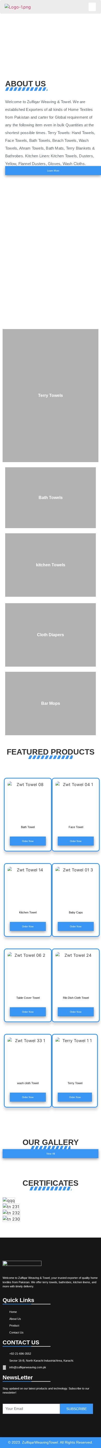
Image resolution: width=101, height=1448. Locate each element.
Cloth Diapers (50, 635)
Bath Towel (28, 827)
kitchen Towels (50, 565)
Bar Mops (50, 703)
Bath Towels (51, 497)
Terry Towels (50, 395)
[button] (92, 7)
